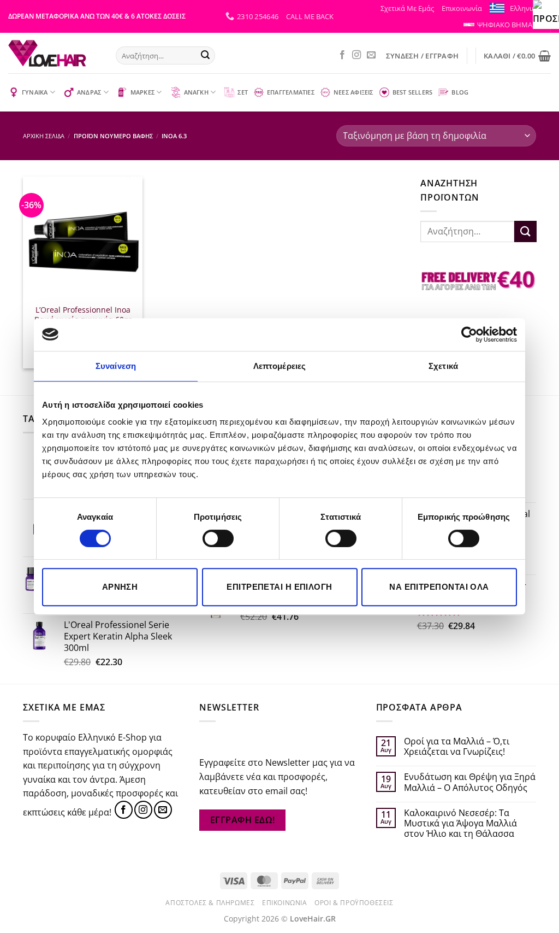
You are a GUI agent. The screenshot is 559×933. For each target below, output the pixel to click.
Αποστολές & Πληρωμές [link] (209, 902)
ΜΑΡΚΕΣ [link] (142, 92)
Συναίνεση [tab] (116, 366)
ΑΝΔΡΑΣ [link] (89, 92)
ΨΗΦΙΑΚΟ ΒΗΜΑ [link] (504, 25)
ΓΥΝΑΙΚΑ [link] (35, 92)
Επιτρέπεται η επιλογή (279, 586)
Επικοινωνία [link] (462, 8)
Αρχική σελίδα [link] (43, 136)
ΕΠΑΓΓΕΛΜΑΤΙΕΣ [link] (290, 92)
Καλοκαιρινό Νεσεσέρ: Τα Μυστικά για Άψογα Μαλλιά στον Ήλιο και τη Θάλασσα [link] (460, 824)
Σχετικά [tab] (443, 366)
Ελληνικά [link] (525, 8)
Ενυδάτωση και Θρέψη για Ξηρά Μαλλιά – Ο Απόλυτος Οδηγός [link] (470, 782)
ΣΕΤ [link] (242, 92)
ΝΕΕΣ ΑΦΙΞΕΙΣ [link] (353, 92)
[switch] (218, 538)
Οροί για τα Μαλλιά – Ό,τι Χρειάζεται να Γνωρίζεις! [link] (456, 746)
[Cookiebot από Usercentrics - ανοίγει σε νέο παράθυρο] (469, 334)
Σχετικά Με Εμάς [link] (407, 8)
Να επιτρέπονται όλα (439, 586)
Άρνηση (120, 586)
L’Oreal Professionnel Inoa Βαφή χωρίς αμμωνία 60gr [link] (83, 315)
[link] (546, 13)
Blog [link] (459, 92)
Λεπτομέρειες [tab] (279, 366)
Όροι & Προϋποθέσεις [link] (354, 902)
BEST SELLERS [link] (413, 92)
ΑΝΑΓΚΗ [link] (196, 92)
